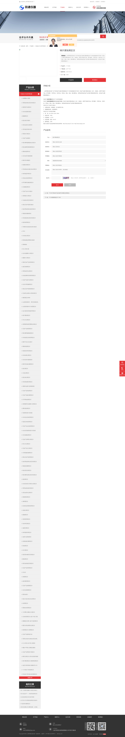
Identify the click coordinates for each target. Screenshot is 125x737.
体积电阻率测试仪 (27, 173)
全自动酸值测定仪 (27, 435)
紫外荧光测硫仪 (26, 160)
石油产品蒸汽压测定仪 (28, 280)
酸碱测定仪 (25, 116)
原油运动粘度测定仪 (27, 178)
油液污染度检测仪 (27, 536)
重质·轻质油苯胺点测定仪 (29, 625)
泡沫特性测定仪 (26, 523)
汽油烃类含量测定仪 (25, 703)
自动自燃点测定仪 (27, 355)
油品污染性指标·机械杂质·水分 (30, 665)
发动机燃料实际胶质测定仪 (29, 275)
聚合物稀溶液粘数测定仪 (29, 147)
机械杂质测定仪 (26, 164)
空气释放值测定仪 (27, 399)
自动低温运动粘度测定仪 (29, 337)
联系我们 (103, 1)
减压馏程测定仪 (26, 581)
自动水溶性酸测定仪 (27, 284)
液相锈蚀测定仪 (26, 497)
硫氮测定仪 (25, 514)
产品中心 (46, 717)
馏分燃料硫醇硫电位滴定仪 (29, 142)
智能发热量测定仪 (27, 466)
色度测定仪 (25, 603)
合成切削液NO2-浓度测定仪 (29, 306)
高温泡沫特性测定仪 (27, 350)
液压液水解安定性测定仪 (29, 554)
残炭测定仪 (25, 479)
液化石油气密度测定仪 (28, 457)
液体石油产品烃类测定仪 (29, 262)
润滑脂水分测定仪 (27, 195)
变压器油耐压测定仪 (27, 381)
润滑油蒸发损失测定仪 (28, 488)
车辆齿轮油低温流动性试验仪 (30, 226)
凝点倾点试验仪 (26, 120)
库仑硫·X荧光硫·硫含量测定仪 (30, 674)
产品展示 (62, 7)
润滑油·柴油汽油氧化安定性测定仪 (31, 638)
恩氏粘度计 (25, 594)
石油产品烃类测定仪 (27, 567)
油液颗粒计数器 (26, 98)
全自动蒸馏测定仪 (27, 590)
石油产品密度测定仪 (27, 328)
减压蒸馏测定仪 (26, 266)
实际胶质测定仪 (26, 519)
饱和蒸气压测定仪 (27, 107)
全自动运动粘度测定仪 (28, 417)
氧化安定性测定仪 (27, 470)
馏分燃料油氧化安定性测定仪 (30, 474)
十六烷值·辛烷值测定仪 (28, 669)
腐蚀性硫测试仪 (26, 151)
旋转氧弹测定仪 (26, 222)
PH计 (24, 231)
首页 (27, 46)
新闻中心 (70, 7)
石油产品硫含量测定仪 (28, 395)
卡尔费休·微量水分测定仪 (29, 612)
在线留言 (98, 1)
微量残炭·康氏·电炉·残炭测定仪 (30, 621)
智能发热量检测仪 (27, 213)
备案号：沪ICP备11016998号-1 (48, 733)
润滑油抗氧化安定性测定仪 (29, 102)
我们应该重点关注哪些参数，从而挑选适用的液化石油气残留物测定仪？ (31, 707)
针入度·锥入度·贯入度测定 (29, 643)
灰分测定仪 (25, 550)
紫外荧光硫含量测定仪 (28, 364)
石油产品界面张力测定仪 (29, 652)
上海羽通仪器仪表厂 (29, 1)
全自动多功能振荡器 (27, 155)
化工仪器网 (95, 734)
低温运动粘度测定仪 (27, 421)
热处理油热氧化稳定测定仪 (29, 209)
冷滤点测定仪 (26, 373)
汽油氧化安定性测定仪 (28, 200)
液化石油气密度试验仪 (28, 204)
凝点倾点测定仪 (26, 377)
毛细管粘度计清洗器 (27, 412)
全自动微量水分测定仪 (28, 253)
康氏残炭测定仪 (26, 408)
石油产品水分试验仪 (27, 191)
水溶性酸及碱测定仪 (27, 452)
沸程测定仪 (25, 501)
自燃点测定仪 (26, 510)
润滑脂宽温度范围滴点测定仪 (30, 324)
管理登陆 (101, 734)
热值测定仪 (25, 545)
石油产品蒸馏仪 (26, 138)
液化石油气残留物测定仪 (29, 288)
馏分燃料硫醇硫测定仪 (28, 333)
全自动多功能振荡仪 (27, 359)
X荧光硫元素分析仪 (27, 129)
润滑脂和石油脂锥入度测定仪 (30, 404)
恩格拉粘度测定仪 (27, 607)
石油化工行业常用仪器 (40, 46)
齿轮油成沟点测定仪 (27, 492)
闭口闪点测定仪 (26, 443)
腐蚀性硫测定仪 (26, 346)
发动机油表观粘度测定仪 (29, 505)
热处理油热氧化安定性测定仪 (30, 461)
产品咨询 (71, 80)
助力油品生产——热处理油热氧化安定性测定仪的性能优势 (31, 693)
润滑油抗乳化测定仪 (27, 271)
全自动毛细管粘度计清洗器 (29, 430)
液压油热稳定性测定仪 (28, 563)
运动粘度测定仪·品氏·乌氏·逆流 (30, 616)
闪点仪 (24, 572)
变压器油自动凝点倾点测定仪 (30, 169)
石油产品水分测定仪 (27, 448)
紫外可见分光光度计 (27, 342)
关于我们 (54, 7)
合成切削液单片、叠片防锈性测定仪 (31, 302)
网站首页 (46, 7)
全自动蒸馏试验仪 (27, 111)
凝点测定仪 (25, 368)
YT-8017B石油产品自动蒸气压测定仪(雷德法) (59, 193)
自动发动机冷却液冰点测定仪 (30, 483)
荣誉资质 (78, 717)
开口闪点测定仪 (26, 319)
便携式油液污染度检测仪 (29, 386)
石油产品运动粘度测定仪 (29, 426)
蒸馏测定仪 (25, 576)
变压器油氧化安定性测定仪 (29, 218)
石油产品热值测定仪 (27, 390)
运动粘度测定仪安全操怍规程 (27, 697)
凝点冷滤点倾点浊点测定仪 (29, 598)
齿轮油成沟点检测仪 (27, 124)
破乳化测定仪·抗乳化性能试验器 (30, 656)
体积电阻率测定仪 (27, 532)
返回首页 (92, 1)
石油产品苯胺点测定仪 (28, 439)
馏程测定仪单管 (26, 297)
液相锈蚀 (25, 244)
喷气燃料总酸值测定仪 (28, 182)
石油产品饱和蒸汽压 (27, 634)
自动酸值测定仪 (26, 186)
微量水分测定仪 (26, 257)
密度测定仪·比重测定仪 (28, 629)
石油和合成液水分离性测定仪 (30, 293)
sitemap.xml (59, 733)
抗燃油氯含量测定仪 (27, 541)
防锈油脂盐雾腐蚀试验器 (29, 240)
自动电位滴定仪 (26, 235)
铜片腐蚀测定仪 (26, 315)
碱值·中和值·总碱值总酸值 (29, 647)
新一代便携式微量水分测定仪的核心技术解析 (31, 690)
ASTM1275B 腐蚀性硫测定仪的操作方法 (30, 700)
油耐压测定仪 (26, 528)
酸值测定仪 (25, 559)
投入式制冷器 (26, 249)
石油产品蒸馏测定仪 (27, 585)
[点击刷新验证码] (65, 178)
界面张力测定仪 (26, 133)
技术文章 (78, 7)
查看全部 (30, 677)
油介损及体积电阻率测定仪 (29, 311)
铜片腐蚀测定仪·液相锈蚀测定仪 (30, 660)
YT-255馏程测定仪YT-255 (55, 197)
